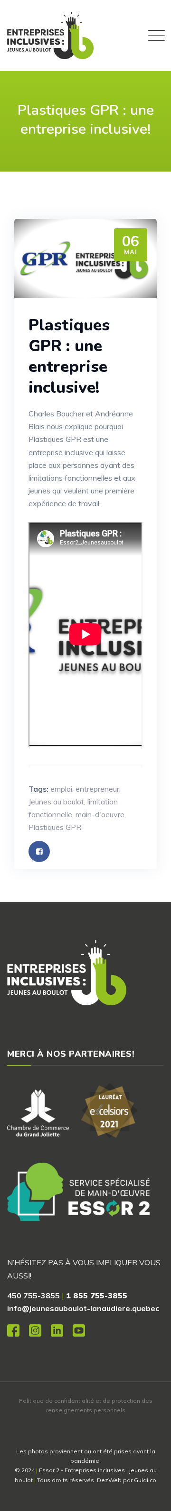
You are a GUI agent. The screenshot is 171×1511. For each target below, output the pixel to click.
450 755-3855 (33, 1295)
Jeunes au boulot (56, 801)
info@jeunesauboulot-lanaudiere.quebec (83, 1308)
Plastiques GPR (54, 827)
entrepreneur (97, 789)
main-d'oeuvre (100, 814)
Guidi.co (145, 1480)
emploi (61, 789)
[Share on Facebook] (39, 851)
